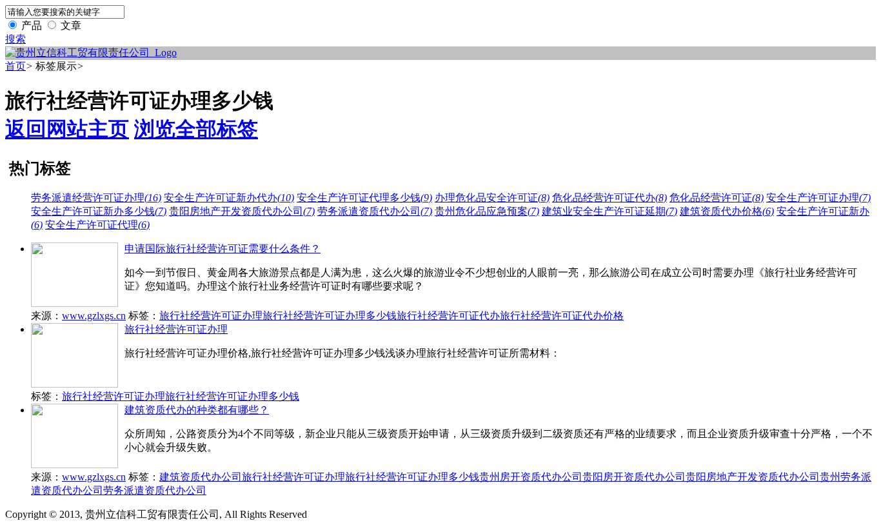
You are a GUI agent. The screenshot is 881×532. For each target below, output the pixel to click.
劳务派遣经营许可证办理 (96, 197)
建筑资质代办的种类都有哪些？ (196, 409)
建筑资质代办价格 (727, 211)
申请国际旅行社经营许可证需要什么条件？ (222, 248)
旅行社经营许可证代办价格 (562, 315)
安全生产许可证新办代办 (229, 197)
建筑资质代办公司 (200, 476)
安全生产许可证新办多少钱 (98, 211)
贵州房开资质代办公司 (530, 476)
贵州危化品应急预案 (487, 211)
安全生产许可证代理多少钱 (364, 197)
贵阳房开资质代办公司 (634, 476)
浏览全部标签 (196, 129)
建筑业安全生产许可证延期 (609, 211)
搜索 (15, 39)
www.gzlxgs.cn (94, 315)
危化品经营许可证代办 (609, 197)
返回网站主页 (67, 129)
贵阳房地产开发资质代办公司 (242, 211)
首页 (15, 66)
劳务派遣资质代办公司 (374, 211)
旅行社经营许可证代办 (448, 315)
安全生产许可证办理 (818, 197)
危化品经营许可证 (716, 197)
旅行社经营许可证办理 (210, 315)
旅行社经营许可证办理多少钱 (329, 315)
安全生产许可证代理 (97, 224)
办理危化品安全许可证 (492, 197)
